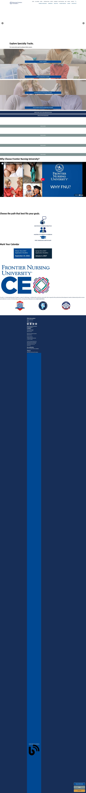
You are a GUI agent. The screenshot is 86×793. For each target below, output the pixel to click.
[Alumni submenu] (70, 3)
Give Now (79, 790)
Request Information (30, 319)
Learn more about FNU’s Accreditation (33, 348)
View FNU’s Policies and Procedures (32, 352)
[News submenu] (42, 1)
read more (43, 126)
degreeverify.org (29, 334)
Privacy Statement (30, 322)
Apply (79, 787)
